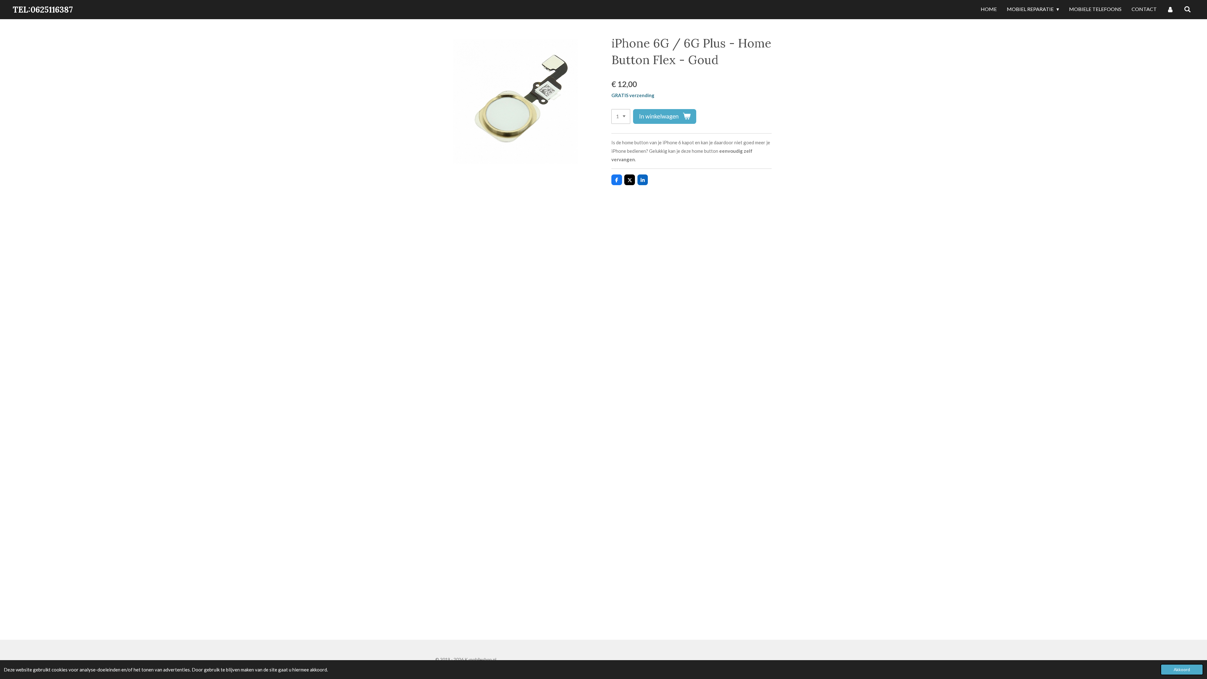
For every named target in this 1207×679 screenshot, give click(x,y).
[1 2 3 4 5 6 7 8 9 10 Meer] (620, 116)
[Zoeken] (1187, 9)
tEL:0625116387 (43, 9)
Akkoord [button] (1182, 669)
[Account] (1170, 9)
